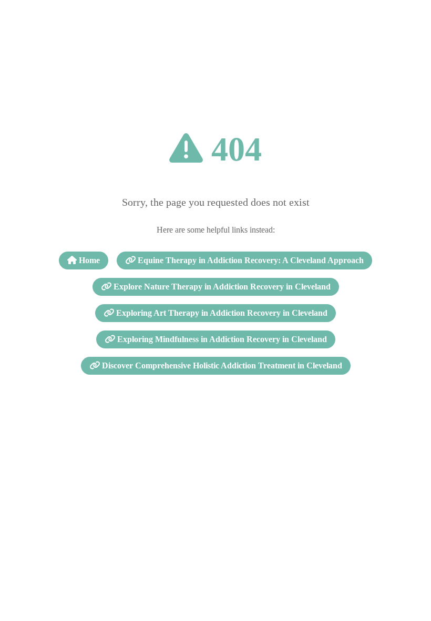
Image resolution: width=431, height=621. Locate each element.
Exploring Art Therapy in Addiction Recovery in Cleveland (220, 312)
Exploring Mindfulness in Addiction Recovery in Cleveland (221, 339)
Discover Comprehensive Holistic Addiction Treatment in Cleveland (221, 365)
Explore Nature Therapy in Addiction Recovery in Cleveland (221, 286)
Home (88, 260)
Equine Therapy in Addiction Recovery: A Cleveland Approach (250, 260)
